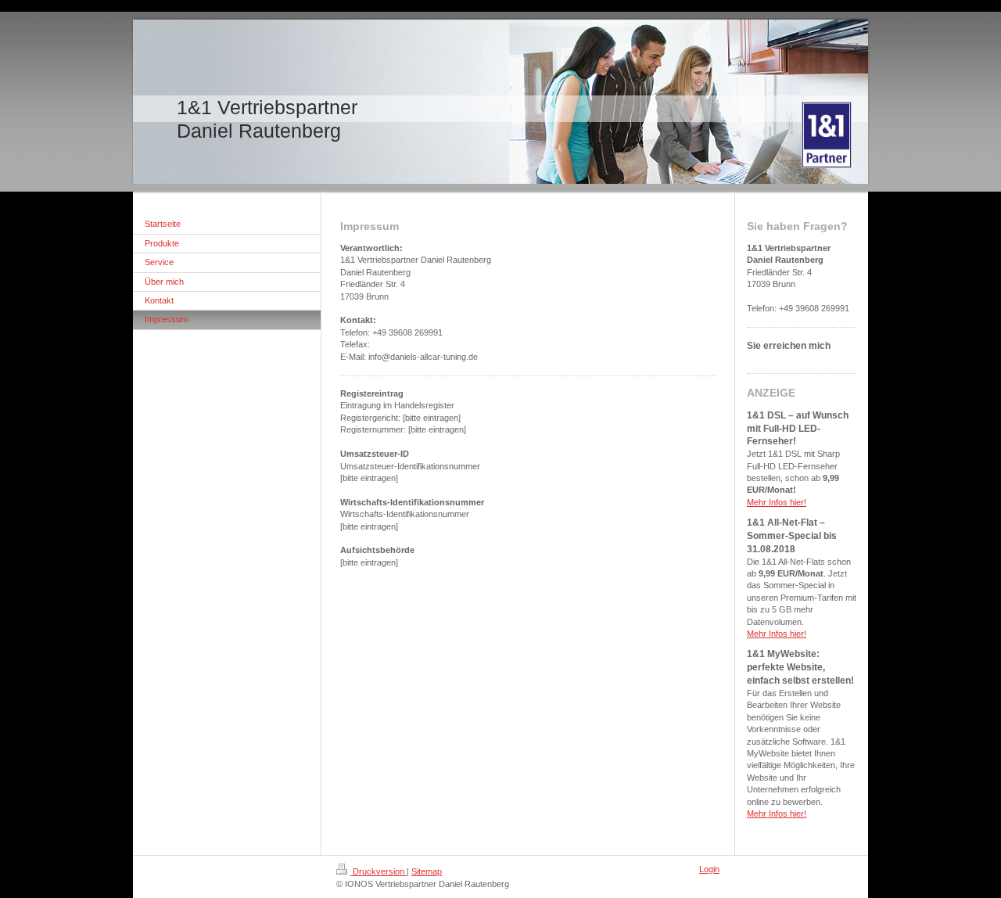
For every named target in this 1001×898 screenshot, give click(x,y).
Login (709, 869)
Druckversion (378, 871)
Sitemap (426, 871)
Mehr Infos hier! (776, 502)
